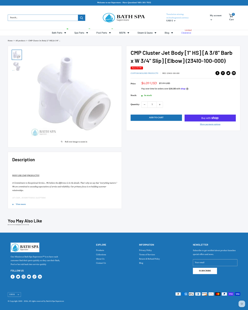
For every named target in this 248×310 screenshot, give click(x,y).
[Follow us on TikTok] (34, 277)
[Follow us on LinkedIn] (40, 277)
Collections (101, 255)
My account (216, 16)
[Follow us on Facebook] (13, 277)
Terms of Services (147, 255)
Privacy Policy (145, 250)
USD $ (11, 294)
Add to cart (156, 118)
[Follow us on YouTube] (29, 277)
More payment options (210, 124)
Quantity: (135, 105)
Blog (141, 263)
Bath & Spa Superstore (55, 301)
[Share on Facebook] (217, 73)
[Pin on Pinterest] (223, 73)
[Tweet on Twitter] (228, 73)
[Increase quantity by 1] (160, 105)
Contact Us (101, 263)
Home (10, 41)
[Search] (81, 18)
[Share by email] (234, 73)
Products (100, 250)
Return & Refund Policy (149, 259)
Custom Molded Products (144, 73)
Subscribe (205, 271)
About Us (100, 259)
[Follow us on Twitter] (18, 277)
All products (20, 41)
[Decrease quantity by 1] (145, 105)
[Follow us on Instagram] (24, 277)
